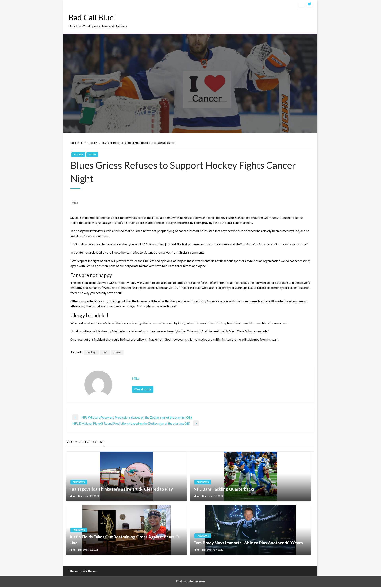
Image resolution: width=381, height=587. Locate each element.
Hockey (92, 143)
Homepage (76, 143)
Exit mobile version (190, 581)
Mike (75, 202)
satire (92, 154)
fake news (79, 482)
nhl (105, 352)
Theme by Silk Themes (83, 570)
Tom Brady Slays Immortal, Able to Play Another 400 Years (248, 542)
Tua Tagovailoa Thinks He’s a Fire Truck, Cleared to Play (121, 488)
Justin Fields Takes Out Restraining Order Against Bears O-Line (124, 539)
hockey (91, 352)
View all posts (142, 389)
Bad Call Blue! (92, 17)
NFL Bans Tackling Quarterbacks (224, 488)
